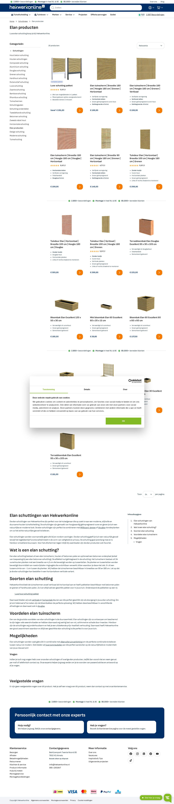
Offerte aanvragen (99, 15)
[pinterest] (150, 754)
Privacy (73, 800)
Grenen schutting (17, 74)
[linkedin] (144, 754)
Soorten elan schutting (144, 531)
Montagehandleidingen (20, 777)
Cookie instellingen (85, 800)
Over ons (153, 2)
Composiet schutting (19, 63)
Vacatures (93, 755)
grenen (93, 527)
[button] (151, 7)
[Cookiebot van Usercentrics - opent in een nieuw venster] (130, 381)
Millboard (84, 527)
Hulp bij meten (16, 771)
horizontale (47, 600)
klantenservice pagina (108, 729)
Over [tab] (125, 389)
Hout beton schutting (19, 55)
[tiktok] (131, 760)
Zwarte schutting (17, 90)
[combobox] (96, 7)
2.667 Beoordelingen (155, 15)
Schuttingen (23, 21)
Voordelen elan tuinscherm (145, 534)
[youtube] (157, 754)
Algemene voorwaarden (40, 800)
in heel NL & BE (48, 2)
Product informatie (18, 768)
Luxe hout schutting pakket (27, 594)
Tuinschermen (16, 101)
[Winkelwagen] (160, 7)
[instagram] (137, 754)
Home (12, 21)
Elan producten (16, 128)
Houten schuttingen (18, 59)
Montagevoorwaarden (59, 800)
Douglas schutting (17, 70)
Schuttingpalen (16, 105)
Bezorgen (14, 752)
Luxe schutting (16, 86)
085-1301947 (55, 768)
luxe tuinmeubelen (54, 645)
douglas (101, 527)
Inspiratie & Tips (96, 758)
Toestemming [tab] (49, 389)
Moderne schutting (18, 135)
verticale (35, 600)
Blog (162, 2)
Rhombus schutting (18, 97)
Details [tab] (87, 389)
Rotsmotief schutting (19, 82)
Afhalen (13, 755)
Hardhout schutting (18, 78)
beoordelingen (23, 2)
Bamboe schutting (18, 93)
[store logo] (27, 8)
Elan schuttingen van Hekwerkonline (143, 522)
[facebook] (131, 754)
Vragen (139, 542)
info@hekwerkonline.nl (59, 764)
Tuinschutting (16, 139)
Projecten (83, 15)
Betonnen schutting (18, 116)
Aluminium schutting (19, 67)
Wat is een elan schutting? (145, 527)
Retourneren (15, 761)
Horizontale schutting (19, 124)
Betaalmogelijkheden (19, 758)
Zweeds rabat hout (18, 120)
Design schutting (17, 132)
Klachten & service (18, 764)
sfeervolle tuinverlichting (71, 642)
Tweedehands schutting (20, 113)
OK (123, 421)
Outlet (113, 15)
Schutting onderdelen (19, 109)
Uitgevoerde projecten (98, 761)
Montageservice (17, 774)
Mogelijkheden (140, 538)
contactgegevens (52, 729)
